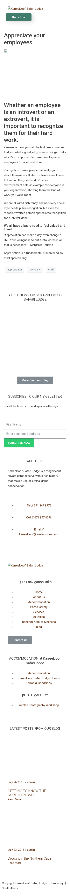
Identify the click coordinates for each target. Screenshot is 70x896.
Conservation (13, 360)
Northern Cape (13, 341)
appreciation (14, 269)
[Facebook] (13, 553)
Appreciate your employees (24, 39)
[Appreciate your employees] (35, 73)
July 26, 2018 (16, 782)
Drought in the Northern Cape (30, 858)
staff (51, 269)
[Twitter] (23, 553)
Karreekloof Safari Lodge (13, 326)
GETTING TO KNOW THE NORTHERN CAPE (27, 793)
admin (31, 782)
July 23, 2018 (16, 849)
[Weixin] (44, 553)
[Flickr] (33, 553)
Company (35, 269)
